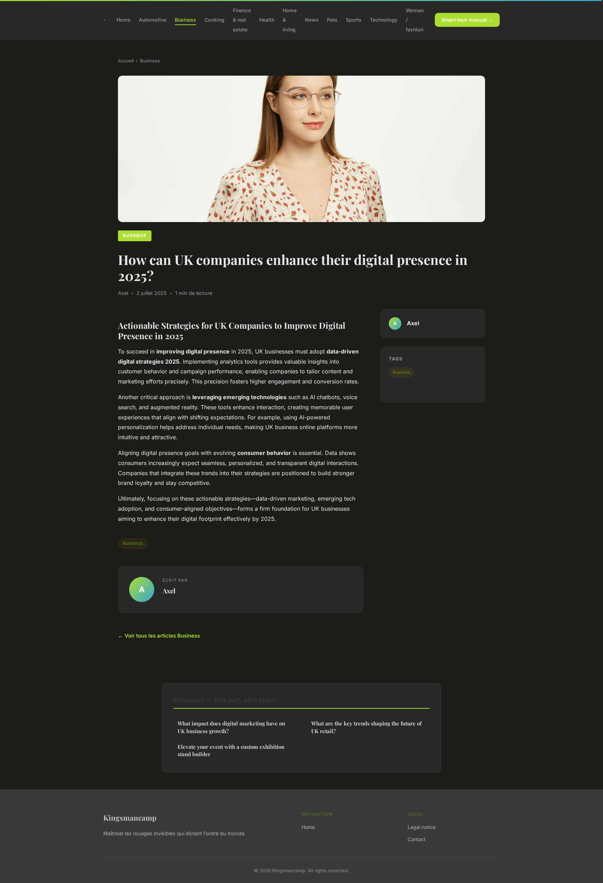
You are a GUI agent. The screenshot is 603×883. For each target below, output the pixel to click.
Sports (354, 20)
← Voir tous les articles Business (159, 635)
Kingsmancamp (129, 817)
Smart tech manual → (467, 20)
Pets (332, 20)
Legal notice (422, 827)
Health (266, 20)
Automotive (152, 20)
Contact (417, 839)
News (312, 20)
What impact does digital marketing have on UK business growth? (231, 727)
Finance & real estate (242, 19)
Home (124, 20)
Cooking (214, 20)
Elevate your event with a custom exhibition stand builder (231, 750)
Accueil (126, 60)
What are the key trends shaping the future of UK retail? (366, 727)
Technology (383, 20)
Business (185, 20)
